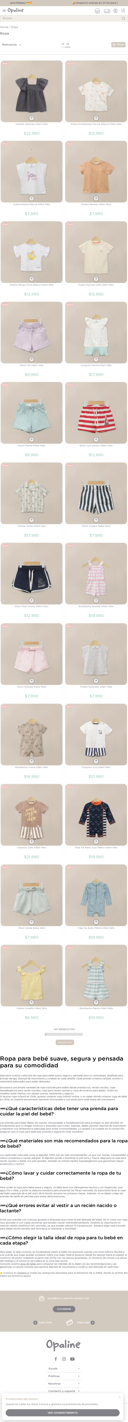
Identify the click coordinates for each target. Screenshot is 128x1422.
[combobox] (64, 18)
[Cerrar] (119, 1397)
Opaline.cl (23, 1273)
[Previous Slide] (35, 1323)
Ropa (14, 27)
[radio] (63, 45)
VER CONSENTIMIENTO (63, 1412)
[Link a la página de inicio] (4, 27)
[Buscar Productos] (123, 18)
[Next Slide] (92, 1323)
